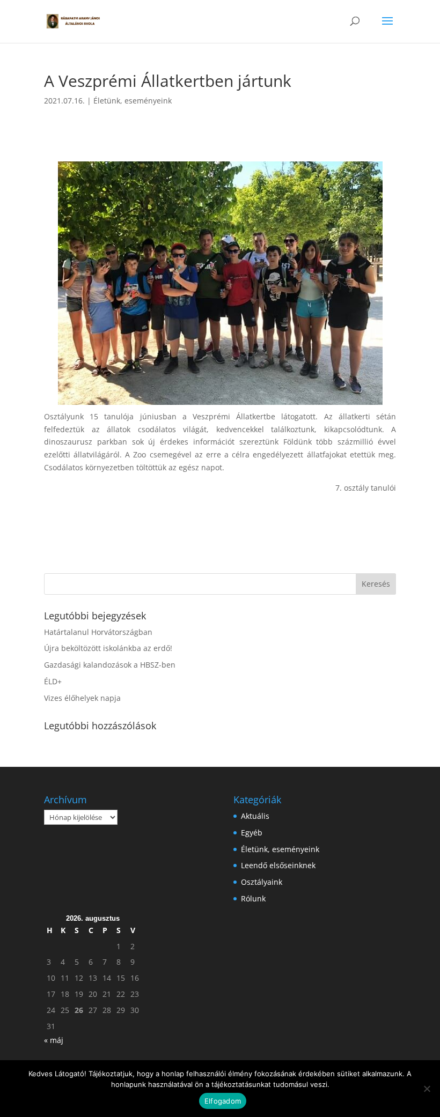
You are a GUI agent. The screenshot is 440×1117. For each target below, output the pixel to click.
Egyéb (251, 832)
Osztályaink (261, 882)
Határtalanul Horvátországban (98, 632)
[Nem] (426, 1088)
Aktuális (255, 816)
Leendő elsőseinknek (278, 865)
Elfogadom (222, 1101)
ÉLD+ (53, 681)
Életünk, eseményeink (132, 100)
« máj (53, 1040)
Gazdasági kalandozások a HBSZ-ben (109, 665)
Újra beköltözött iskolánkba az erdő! (108, 648)
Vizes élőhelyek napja (82, 698)
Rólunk (253, 898)
